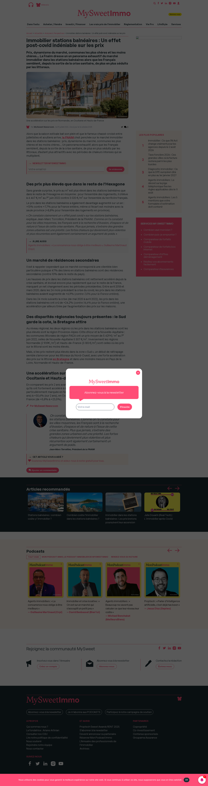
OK (186, 780)
